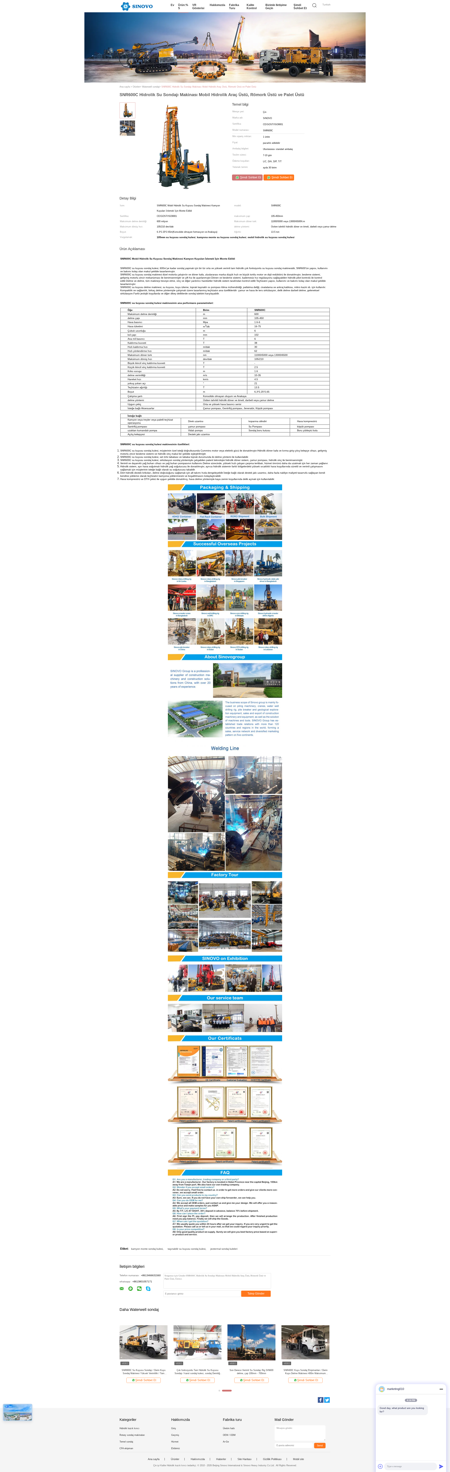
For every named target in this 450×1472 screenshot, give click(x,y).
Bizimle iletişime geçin (276, 7)
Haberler (221, 1459)
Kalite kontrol (252, 7)
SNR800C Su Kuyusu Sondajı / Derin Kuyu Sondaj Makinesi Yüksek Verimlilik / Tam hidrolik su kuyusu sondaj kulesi (143, 1372)
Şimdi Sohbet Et (300, 7)
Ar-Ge (226, 1441)
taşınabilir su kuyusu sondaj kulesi (186, 1248)
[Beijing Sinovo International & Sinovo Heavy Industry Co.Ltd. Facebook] (320, 1400)
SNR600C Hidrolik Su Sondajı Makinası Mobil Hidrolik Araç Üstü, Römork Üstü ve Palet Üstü (208, 86)
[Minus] (441, 1389)
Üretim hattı (229, 1428)
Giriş (173, 1428)
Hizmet (174, 1441)
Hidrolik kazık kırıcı (129, 1428)
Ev (172, 5)
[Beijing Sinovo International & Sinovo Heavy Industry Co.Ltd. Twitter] (327, 1400)
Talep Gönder (256, 1293)
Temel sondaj (126, 1441)
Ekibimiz (175, 1448)
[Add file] (380, 1466)
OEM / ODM (229, 1435)
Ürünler (175, 1459)
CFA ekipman (126, 1448)
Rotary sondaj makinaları (132, 1435)
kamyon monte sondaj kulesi (147, 1248)
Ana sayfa (153, 1459)
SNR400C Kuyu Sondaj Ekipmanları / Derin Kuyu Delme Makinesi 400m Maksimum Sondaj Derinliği (305, 1372)
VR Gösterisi (198, 7)
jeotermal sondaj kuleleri (223, 1248)
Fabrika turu (234, 7)
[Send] (441, 1466)
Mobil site (298, 1459)
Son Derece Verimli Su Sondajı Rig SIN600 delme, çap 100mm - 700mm (251, 1372)
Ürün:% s (183, 7)
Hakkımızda (217, 5)
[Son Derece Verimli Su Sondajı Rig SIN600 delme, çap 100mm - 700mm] (251, 1342)
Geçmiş (175, 1435)
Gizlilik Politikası (272, 1459)
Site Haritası (244, 1459)
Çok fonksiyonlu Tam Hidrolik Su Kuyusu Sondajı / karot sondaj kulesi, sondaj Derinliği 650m (197, 1372)
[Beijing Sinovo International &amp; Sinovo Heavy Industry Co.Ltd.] (137, 6)
